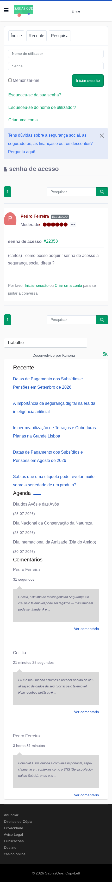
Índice (16, 36)
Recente (36, 36)
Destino (10, 847)
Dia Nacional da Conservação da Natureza (52, 523)
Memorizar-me (26, 80)
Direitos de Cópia (18, 821)
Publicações (14, 841)
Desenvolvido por (47, 355)
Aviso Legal (13, 834)
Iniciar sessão (88, 80)
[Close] (102, 135)
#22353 (51, 241)
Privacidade (13, 828)
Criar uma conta (23, 120)
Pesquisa (60, 36)
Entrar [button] (76, 11)
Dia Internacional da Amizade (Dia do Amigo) (54, 542)
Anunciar (11, 815)
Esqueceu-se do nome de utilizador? (42, 107)
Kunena (68, 355)
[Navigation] (6, 10)
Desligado (60, 216)
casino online (15, 854)
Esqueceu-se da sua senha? (34, 95)
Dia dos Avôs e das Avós (36, 504)
